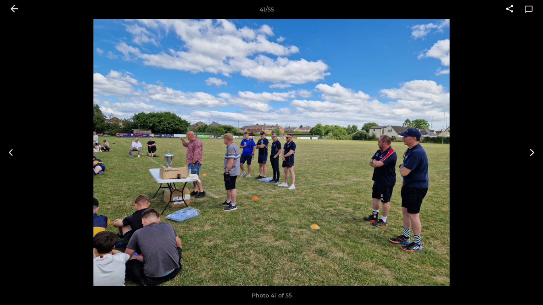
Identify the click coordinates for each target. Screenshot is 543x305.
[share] (509, 9)
